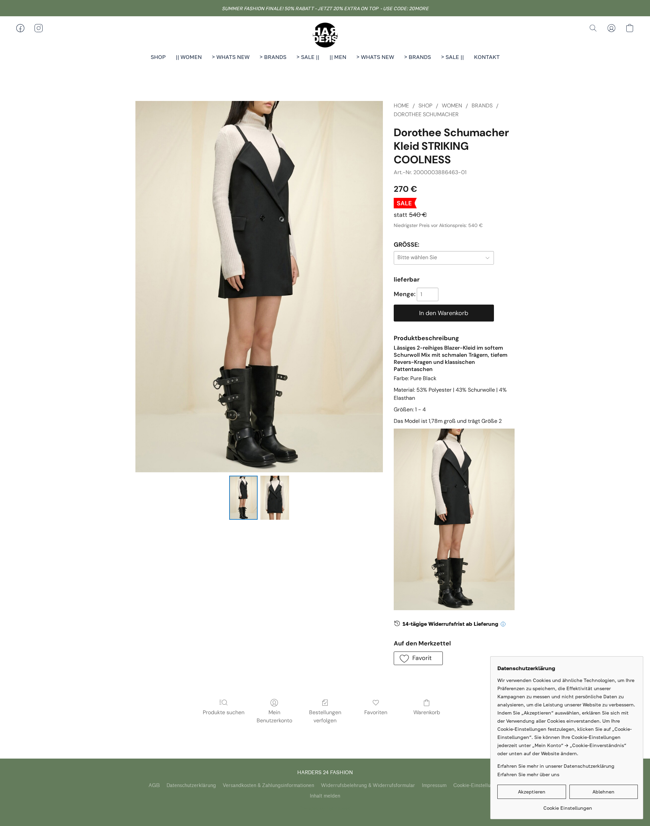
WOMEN (452, 105)
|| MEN (337, 57)
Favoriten (375, 712)
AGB (154, 785)
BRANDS (482, 105)
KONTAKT (487, 57)
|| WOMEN (189, 57)
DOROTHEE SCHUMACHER (426, 114)
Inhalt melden (325, 796)
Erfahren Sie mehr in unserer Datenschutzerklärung (555, 766)
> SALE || (308, 57)
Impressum (434, 785)
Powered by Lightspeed (325, 808)
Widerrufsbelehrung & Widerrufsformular (368, 785)
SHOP (158, 57)
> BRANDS (273, 57)
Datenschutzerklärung (191, 785)
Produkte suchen (223, 712)
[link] (567, 805)
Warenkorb (426, 712)
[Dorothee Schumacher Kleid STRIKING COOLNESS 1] (274, 498)
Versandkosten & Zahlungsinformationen (268, 785)
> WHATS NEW (231, 57)
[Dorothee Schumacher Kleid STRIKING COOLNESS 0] (243, 498)
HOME (401, 105)
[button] (325, 34)
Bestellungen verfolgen (325, 716)
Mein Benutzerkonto (274, 716)
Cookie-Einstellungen (477, 785)
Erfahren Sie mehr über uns (528, 774)
